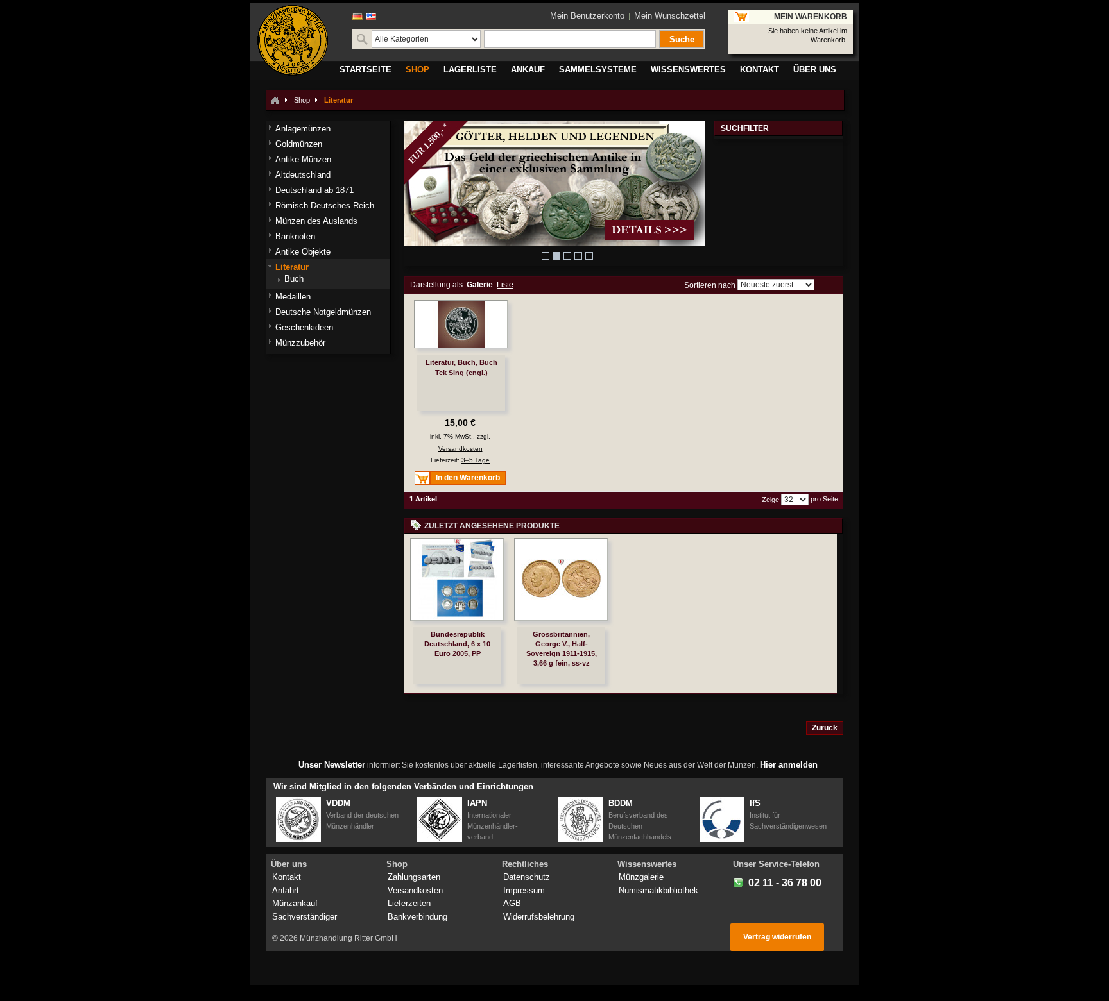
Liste (505, 284)
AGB (512, 903)
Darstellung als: (437, 284)
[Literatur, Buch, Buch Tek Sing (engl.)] (461, 324)
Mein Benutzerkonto (587, 16)
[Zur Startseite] (275, 100)
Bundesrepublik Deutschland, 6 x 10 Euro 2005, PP (457, 643)
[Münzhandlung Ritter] (292, 40)
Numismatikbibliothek (658, 890)
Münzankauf (295, 903)
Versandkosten (460, 448)
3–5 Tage (475, 460)
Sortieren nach (709, 284)
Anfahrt (285, 890)
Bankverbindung (417, 916)
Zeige (770, 499)
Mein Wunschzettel (669, 16)
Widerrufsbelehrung (538, 916)
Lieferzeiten (409, 903)
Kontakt (286, 877)
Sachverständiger (304, 916)
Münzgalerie (641, 877)
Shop (302, 100)
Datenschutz (526, 877)
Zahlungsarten (414, 877)
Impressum (524, 890)
